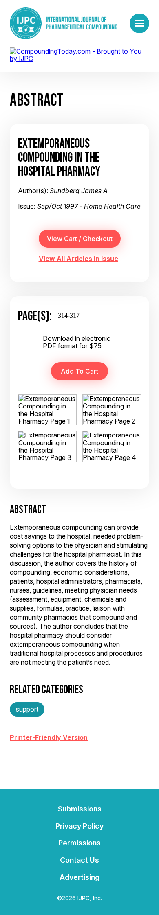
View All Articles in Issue (78, 259)
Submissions (80, 809)
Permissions (79, 842)
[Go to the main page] (63, 23)
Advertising (79, 877)
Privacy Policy (79, 826)
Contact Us (79, 860)
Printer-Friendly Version (49, 737)
